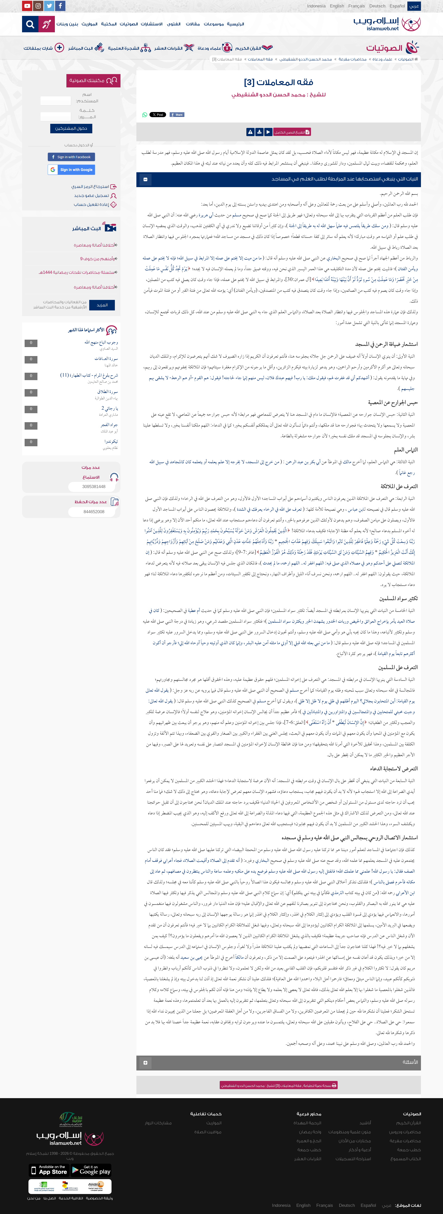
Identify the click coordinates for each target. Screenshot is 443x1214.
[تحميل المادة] (259, 132)
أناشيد (365, 1123)
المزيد (102, 305)
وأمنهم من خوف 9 (97, 242)
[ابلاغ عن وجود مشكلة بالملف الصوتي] (250, 132)
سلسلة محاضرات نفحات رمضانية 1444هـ (77, 255)
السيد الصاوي (109, 349)
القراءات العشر (168, 48)
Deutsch (377, 6)
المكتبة (108, 24)
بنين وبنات (67, 24)
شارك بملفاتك (38, 48)
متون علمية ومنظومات (349, 1132)
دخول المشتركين (71, 128)
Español (397, 6)
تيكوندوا (111, 442)
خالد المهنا (111, 365)
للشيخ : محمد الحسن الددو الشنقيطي (278, 95)
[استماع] (268, 132)
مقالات (193, 24)
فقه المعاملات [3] (278, 82)
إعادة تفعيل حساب (91, 204)
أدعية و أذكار (360, 1150)
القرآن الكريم (248, 48)
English (337, 6)
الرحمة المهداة (307, 1123)
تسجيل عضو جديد (91, 195)
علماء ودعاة (209, 48)
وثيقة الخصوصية (99, 1198)
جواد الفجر (109, 425)
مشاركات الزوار (158, 1123)
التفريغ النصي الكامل (290, 132)
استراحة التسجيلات (353, 1159)
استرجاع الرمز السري (90, 186)
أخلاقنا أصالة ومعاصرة (94, 270)
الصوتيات (129, 24)
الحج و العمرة (309, 1141)
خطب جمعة (409, 1150)
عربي (414, 6)
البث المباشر (80, 48)
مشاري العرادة (108, 415)
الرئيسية (235, 24)
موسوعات (214, 24)
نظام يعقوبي (110, 448)
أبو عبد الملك (109, 432)
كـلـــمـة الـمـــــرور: (87, 113)
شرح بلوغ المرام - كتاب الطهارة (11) (89, 376)
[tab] (278, 179)
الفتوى (173, 24)
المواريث (89, 24)
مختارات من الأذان (355, 1141)
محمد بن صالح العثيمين (103, 382)
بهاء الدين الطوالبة (106, 398)
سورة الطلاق (107, 392)
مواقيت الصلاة (208, 1132)
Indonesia (316, 6)
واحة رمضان (310, 1132)
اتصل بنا (49, 1198)
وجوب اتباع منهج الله (101, 343)
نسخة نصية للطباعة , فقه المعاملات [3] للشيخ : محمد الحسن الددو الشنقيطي (276, 1086)
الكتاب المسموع (405, 1159)
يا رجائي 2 (110, 409)
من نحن (34, 1198)
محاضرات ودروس (405, 1132)
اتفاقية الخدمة (71, 1198)
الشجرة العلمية (123, 48)
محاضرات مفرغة (405, 1141)
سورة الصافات (106, 359)
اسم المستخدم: (87, 97)
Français (356, 6)
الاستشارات (151, 24)
